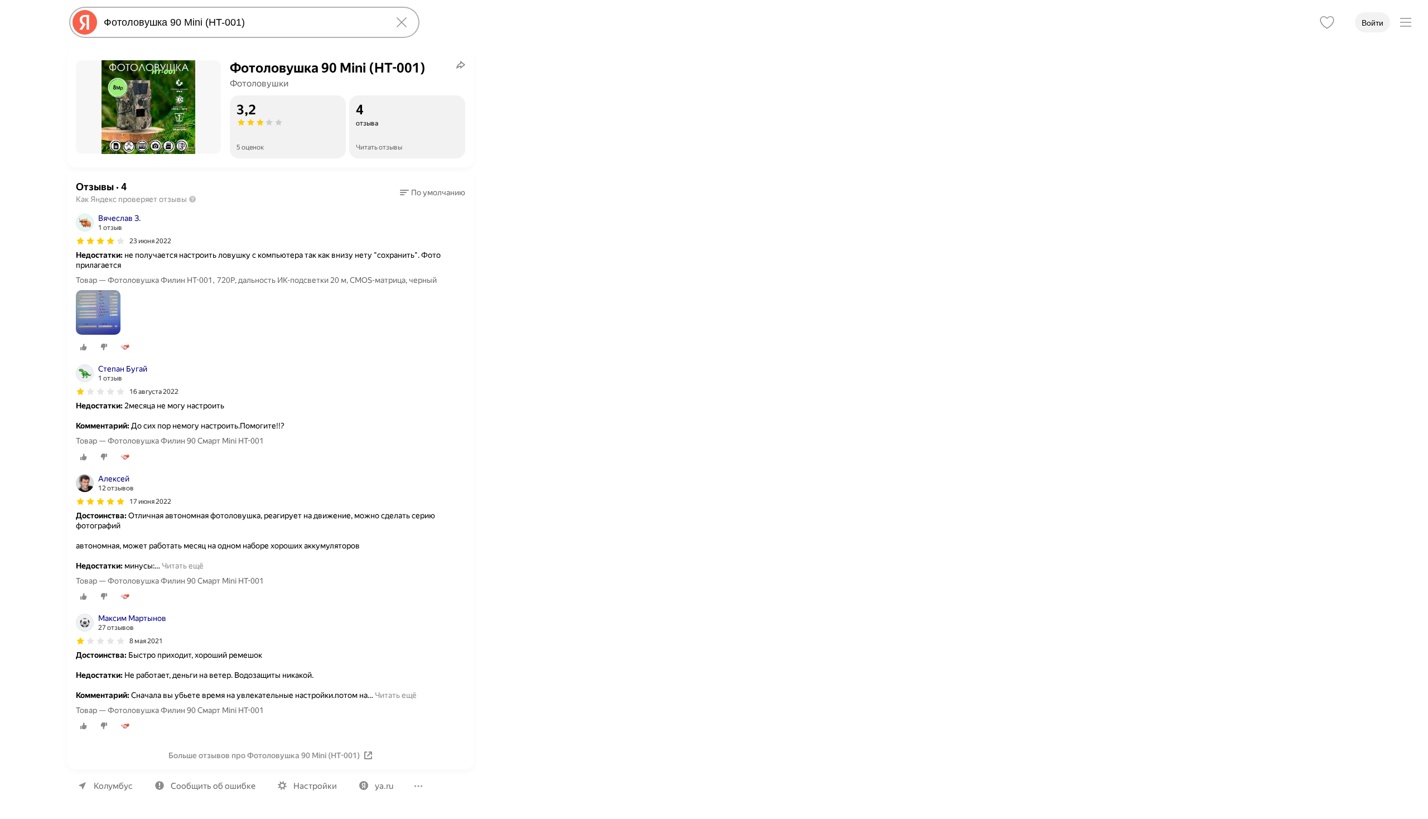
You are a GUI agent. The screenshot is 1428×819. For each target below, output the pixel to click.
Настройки (315, 786)
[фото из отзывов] (98, 313)
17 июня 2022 (150, 501)
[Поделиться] (460, 64)
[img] (100, 241)
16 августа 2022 (153, 392)
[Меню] (1406, 22)
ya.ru (384, 786)
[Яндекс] (85, 22)
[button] (432, 192)
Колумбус (113, 786)
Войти (1372, 22)
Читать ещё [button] (183, 565)
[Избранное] (1327, 22)
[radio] (83, 347)
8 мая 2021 (146, 641)
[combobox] (242, 22)
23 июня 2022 (150, 241)
